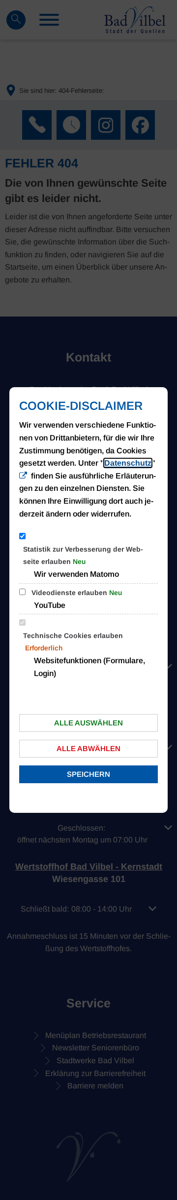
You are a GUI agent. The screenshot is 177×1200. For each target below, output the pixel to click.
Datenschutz (127, 463)
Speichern (88, 774)
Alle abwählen (88, 748)
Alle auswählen (88, 723)
